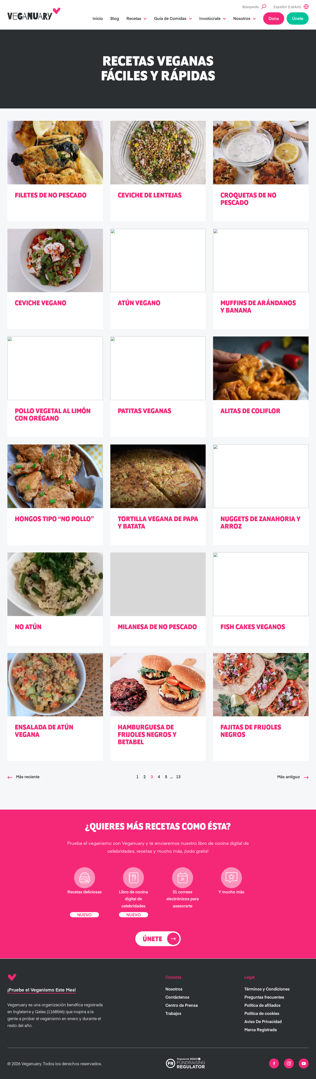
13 (178, 776)
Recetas (133, 18)
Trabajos (173, 1013)
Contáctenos (177, 997)
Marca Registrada (260, 1029)
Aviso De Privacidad (263, 1021)
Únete (297, 18)
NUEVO (84, 914)
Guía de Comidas (170, 18)
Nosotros (241, 18)
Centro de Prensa (181, 1005)
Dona (274, 18)
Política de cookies (261, 1013)
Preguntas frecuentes (264, 997)
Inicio (98, 18)
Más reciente (28, 776)
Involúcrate (209, 18)
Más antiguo (288, 776)
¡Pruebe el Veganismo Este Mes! (41, 990)
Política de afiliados (262, 1005)
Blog (114, 18)
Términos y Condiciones (267, 988)
